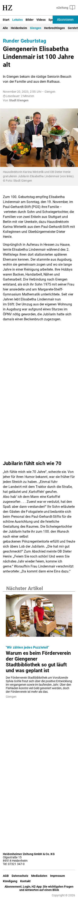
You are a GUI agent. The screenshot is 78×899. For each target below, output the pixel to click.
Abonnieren (65, 20)
